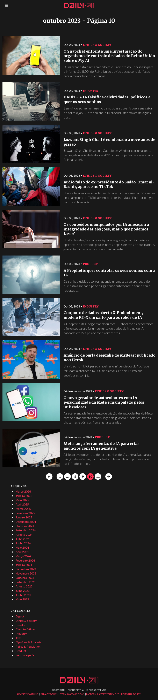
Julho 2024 (23, 539)
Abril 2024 (22, 552)
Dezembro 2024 (26, 521)
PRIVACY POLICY (49, 694)
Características (25, 629)
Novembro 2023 (26, 573)
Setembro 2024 (26, 530)
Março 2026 (23, 491)
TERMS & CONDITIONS (72, 694)
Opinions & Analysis (28, 642)
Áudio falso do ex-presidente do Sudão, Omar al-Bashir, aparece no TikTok (109, 184)
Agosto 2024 (24, 534)
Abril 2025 (22, 504)
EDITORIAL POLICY (131, 694)
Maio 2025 (22, 500)
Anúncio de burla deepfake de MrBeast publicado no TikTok (109, 357)
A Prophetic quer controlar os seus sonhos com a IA (109, 272)
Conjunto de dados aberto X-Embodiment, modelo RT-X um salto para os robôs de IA (103, 315)
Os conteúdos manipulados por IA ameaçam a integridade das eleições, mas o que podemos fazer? (106, 229)
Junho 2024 (23, 543)
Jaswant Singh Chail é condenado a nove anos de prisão (109, 142)
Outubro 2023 (25, 577)
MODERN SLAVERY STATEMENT (102, 694)
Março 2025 (23, 508)
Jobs (19, 638)
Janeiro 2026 (24, 495)
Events (20, 625)
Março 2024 (23, 556)
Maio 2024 (22, 547)
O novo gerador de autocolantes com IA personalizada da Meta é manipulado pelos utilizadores (104, 402)
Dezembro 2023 (26, 569)
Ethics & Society (97, 45)
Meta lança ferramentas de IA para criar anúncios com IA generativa (101, 446)
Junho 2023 (23, 595)
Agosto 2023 (24, 586)
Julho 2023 (23, 590)
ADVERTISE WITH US (27, 694)
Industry (91, 91)
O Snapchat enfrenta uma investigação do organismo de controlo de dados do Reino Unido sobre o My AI (109, 56)
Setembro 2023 (26, 582)
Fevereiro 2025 (25, 513)
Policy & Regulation (28, 646)
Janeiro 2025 (24, 517)
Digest (20, 616)
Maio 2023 (22, 599)
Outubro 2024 (25, 526)
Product (90, 264)
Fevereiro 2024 (25, 560)
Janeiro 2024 (24, 564)
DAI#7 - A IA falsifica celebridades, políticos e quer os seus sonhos (107, 99)
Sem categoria (25, 655)
